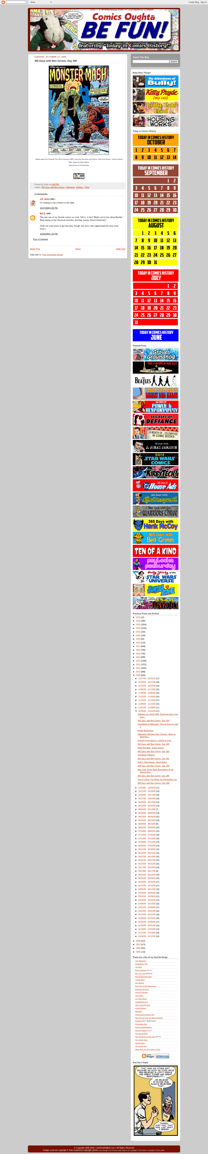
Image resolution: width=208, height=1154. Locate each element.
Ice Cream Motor (141, 999)
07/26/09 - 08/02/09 (147, 831)
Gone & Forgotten (141, 992)
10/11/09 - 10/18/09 (147, 791)
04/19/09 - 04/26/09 (147, 882)
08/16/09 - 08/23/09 (147, 820)
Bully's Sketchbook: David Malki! (152, 762)
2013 (138, 661)
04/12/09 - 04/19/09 (147, 886)
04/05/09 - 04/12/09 (147, 889)
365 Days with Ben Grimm (53, 187)
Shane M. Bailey (141, 1030)
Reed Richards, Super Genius (151, 748)
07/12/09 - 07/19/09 (147, 838)
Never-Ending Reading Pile (144, 1014)
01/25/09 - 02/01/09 (147, 926)
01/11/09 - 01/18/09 (147, 933)
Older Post (120, 249)
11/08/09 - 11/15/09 (147, 704)
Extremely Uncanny (142, 989)
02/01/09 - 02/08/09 (147, 922)
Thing (87, 187)
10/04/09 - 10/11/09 (147, 795)
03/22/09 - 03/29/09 (147, 896)
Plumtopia (138, 1021)
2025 (138, 617)
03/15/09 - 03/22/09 (147, 900)
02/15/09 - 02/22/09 (147, 915)
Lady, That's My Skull (142, 1005)
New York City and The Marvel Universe (149, 1018)
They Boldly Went (141, 1040)
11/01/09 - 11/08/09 (147, 708)
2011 (138, 668)
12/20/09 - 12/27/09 (147, 682)
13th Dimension (140, 961)
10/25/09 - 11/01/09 (147, 711)
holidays (79, 187)
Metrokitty (138, 1011)
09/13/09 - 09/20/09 (147, 806)
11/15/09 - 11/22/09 (147, 700)
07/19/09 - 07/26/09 (147, 835)
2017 (138, 646)
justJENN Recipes (141, 1002)
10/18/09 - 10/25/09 (147, 788)
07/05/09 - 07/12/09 (147, 842)
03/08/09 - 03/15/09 (147, 904)
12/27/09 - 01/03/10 (147, 678)
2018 (138, 643)
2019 (138, 639)
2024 (138, 621)
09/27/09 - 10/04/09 (147, 799)
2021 (138, 632)
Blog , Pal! (140, 973)
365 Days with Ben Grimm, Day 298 (153, 783)
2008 (138, 941)
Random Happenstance (143, 1027)
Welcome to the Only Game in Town (147, 1049)
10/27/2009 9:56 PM (49, 208)
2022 (138, 628)
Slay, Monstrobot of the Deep (145, 1037)
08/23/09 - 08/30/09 (147, 817)
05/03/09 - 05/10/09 (147, 875)
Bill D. (43, 213)
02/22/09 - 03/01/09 (147, 911)
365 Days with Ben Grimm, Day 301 (153, 759)
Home (78, 249)
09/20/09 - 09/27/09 (147, 802)
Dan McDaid (139, 983)
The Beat (138, 967)
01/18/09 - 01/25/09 (147, 929)
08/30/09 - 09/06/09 (147, 813)
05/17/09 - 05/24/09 (147, 867)
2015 (138, 654)
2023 (138, 625)
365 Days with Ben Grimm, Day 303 (153, 744)
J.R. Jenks (45, 199)
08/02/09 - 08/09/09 (147, 828)
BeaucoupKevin (140, 970)
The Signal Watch (141, 1033)
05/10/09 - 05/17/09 (147, 871)
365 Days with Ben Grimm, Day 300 (55, 60)
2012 (138, 664)
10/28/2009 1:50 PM (49, 234)
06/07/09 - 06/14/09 (147, 857)
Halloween (70, 187)
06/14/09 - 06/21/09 (147, 853)
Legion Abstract (140, 1008)
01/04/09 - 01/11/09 (147, 936)
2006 (138, 948)
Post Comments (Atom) (52, 255)
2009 (138, 675)
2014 (138, 657)
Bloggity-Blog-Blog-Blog (143, 977)
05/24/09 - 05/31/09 (147, 864)
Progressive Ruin (141, 1024)
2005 (138, 952)
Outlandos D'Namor (146, 755)
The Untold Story (141, 1046)
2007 (138, 945)
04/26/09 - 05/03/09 (147, 878)
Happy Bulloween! (145, 731)
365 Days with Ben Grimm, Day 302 (153, 751)
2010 (138, 672)
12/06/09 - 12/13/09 (147, 689)
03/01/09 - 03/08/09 (147, 907)
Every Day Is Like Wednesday (145, 986)
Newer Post (35, 249)
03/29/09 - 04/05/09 (147, 893)
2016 (138, 650)
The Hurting (139, 995)
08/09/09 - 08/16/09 (147, 824)
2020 (138, 636)
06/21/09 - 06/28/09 (147, 849)
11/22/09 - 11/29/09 (147, 697)
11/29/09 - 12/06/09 (147, 693)
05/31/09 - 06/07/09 (147, 860)
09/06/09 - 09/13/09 (147, 809)
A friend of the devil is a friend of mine (154, 741)
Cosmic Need (140, 980)
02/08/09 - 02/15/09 (147, 918)
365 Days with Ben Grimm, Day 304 (153, 721)
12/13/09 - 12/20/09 (147, 686)
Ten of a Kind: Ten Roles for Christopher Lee (157, 780)
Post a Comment (40, 239)
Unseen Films (140, 1043)
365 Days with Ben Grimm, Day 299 (153, 776)
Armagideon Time (141, 964)
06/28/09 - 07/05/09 (147, 846)
